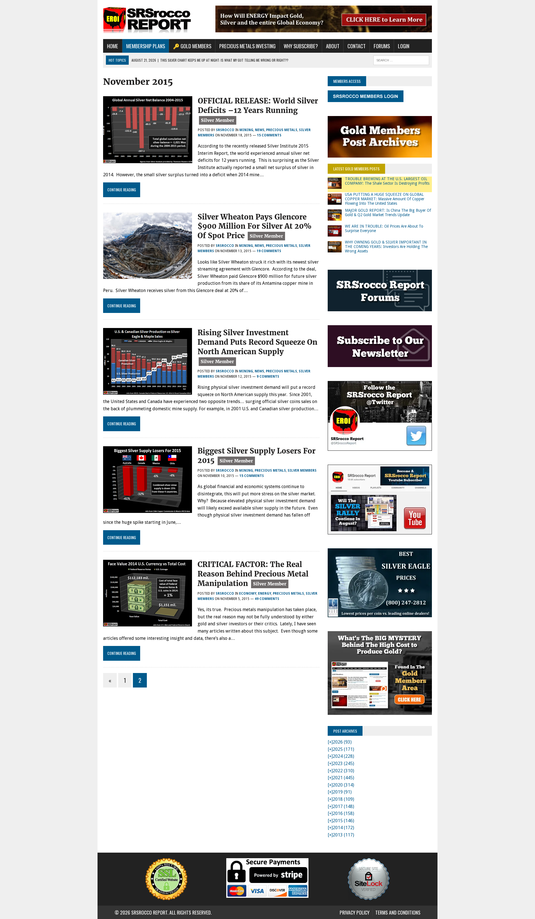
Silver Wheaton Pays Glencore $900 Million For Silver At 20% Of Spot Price (255, 226)
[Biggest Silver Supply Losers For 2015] (147, 509)
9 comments (268, 376)
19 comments (269, 251)
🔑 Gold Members (192, 46)
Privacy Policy (354, 912)
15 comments (269, 135)
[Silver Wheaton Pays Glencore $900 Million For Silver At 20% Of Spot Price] (147, 275)
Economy (247, 593)
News (259, 130)
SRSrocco (225, 130)
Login (403, 46)
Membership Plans (145, 46)
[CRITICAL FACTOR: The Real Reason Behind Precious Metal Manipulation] (147, 622)
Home (112, 46)
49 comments (267, 599)
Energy (264, 593)
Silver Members (302, 470)
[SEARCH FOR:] (401, 59)
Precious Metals (281, 130)
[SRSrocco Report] (155, 19)
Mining (246, 130)
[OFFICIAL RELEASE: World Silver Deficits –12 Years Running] (147, 159)
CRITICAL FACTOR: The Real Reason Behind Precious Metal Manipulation (253, 574)
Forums (382, 46)
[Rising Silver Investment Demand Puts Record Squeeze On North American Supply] (147, 391)
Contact (356, 46)
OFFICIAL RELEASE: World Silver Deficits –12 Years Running (258, 105)
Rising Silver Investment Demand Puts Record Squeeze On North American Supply (257, 342)
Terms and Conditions (397, 912)
